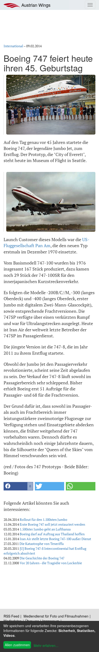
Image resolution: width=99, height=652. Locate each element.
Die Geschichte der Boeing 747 (42, 558)
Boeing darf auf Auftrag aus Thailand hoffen (52, 534)
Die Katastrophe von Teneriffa (41, 543)
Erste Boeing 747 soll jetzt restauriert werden (52, 524)
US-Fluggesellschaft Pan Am (46, 243)
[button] (18, 486)
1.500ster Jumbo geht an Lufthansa (45, 529)
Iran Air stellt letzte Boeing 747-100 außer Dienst (55, 539)
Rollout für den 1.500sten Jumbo (43, 519)
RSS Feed (11, 616)
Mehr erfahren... (46, 645)
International (13, 46)
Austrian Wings (35, 5)
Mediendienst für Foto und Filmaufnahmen (56, 616)
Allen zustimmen (17, 644)
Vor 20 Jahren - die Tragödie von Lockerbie (51, 563)
